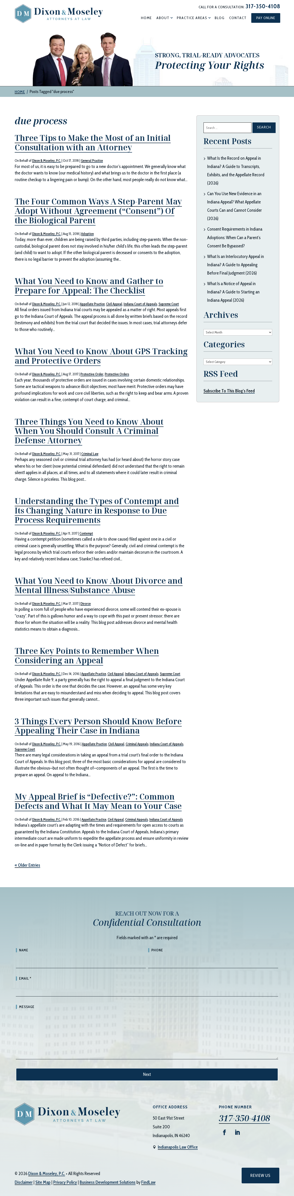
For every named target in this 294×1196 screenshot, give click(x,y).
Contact (238, 18)
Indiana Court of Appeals (140, 304)
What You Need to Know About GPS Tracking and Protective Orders (101, 356)
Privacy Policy (65, 1182)
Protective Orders (117, 374)
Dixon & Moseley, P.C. (46, 161)
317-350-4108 (263, 6)
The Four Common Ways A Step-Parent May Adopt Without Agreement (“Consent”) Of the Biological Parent (98, 211)
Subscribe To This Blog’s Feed (229, 391)
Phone (157, 950)
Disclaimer (24, 1182)
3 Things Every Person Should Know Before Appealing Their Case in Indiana (98, 726)
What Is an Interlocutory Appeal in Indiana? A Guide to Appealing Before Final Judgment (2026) (235, 265)
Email (25, 978)
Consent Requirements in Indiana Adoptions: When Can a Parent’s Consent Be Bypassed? (234, 237)
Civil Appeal (114, 304)
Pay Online (265, 18)
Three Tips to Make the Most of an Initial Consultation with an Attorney (93, 143)
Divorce (85, 604)
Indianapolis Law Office (178, 1147)
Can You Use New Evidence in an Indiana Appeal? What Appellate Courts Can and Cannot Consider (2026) (234, 206)
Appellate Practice (92, 304)
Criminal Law (89, 454)
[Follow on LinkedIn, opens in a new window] (237, 1132)
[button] (289, 1162)
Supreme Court (168, 304)
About (163, 18)
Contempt (86, 533)
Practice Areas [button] (192, 18)
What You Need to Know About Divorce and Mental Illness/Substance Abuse (99, 585)
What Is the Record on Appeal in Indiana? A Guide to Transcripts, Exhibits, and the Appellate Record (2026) (235, 171)
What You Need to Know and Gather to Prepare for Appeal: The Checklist (89, 286)
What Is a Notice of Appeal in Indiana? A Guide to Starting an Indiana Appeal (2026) (233, 292)
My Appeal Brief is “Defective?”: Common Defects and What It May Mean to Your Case (98, 801)
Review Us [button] (260, 1175)
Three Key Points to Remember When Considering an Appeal (87, 656)
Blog (220, 18)
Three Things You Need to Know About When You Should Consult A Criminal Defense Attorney (89, 431)
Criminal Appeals (137, 744)
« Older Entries (27, 865)
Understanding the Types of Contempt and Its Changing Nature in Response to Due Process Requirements (97, 510)
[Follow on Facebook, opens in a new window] (224, 1132)
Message (26, 1007)
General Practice (92, 161)
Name (23, 950)
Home (146, 18)
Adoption (87, 234)
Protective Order (91, 374)
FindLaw (148, 1182)
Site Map (43, 1182)
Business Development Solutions (108, 1182)
